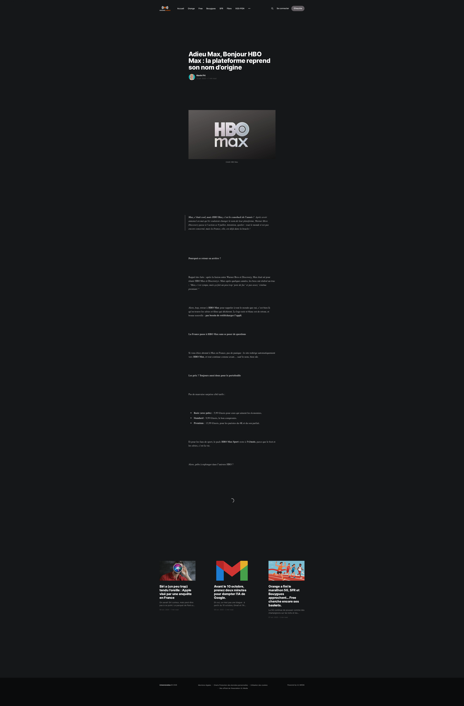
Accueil (180, 8)
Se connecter (283, 8)
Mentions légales (204, 685)
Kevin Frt (201, 75)
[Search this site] (272, 8)
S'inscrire (298, 8)
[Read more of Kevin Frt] (191, 77)
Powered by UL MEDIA (295, 685)
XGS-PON (239, 8)
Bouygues (211, 8)
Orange (191, 8)
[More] (249, 8)
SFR (221, 8)
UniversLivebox (165, 685)
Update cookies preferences (13, 1)
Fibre (229, 8)
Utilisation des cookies (259, 685)
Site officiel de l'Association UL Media (233, 688)
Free (201, 8)
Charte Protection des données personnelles (231, 685)
